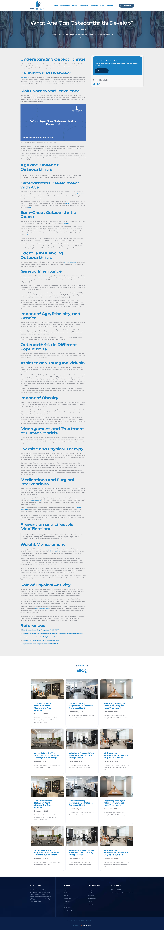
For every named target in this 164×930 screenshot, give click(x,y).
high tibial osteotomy (34, 500)
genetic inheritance (70, 262)
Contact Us (101, 71)
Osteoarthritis (24, 77)
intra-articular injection (42, 608)
